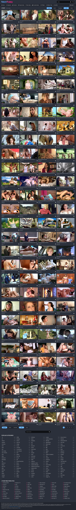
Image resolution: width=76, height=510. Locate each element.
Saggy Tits (48, 476)
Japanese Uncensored (35, 466)
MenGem (3, 64)
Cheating (18, 438)
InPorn (3, 244)
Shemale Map (42, 493)
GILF (32, 444)
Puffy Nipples (48, 473)
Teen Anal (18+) (63, 461)
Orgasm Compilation (49, 454)
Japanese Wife (34, 468)
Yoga (61, 476)
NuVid (2, 383)
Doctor (18, 457)
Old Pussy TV (42, 484)
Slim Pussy (30, 487)
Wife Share (63, 475)
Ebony (18, 463)
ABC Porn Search (18, 493)
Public (47, 471)
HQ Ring (65, 496)
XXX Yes (4, 486)
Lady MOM (66, 493)
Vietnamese (63, 469)
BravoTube (39, 22)
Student (62, 457)
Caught (3, 476)
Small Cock (63, 445)
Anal (2, 445)
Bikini (3, 468)
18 (2, 437)
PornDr (39, 119)
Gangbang (33, 440)
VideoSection (59, 397)
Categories (8, 5)
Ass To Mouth (4, 452)
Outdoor (47, 457)
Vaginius (41, 486)
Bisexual (3, 469)
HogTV (58, 50)
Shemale (62, 438)
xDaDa (29, 489)
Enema (18, 464)
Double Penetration (20, 461)
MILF (47, 445)
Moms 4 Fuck (66, 491)
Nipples (47, 451)
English (71, 5)
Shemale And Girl (64, 440)
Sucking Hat (42, 494)
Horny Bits (66, 494)
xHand (39, 133)
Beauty (3, 464)
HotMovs (39, 50)
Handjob (32, 452)
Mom (47, 449)
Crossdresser (19, 449)
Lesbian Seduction (49, 438)
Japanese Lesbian (34, 463)
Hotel (32, 454)
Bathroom (4, 463)
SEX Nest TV (42, 491)
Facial (18, 469)
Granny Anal (33, 449)
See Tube (66, 487)
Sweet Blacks (30, 498)
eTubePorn (30, 493)
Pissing (47, 466)
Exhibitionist (19, 468)
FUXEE (4, 487)
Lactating (33, 473)
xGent (53, 484)
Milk (46, 447)
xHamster (39, 105)
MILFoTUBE (54, 486)
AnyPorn (21, 175)
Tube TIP (4, 484)
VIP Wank (42, 5)
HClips (39, 36)
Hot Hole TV (54, 498)
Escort (18, 466)
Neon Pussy (7, 2)
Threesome (63, 463)
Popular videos (21, 5)
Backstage (4, 459)
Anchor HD (54, 482)
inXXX (21, 64)
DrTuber (21, 119)
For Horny (17, 494)
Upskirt (62, 468)
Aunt (3, 454)
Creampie (18, 447)
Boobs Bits (66, 484)
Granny (32, 447)
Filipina (18, 475)
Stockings (62, 452)
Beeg (2, 36)
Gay (32, 442)
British (3, 473)
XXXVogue (39, 64)
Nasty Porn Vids (6, 489)
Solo (61, 447)
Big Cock (3, 466)
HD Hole (16, 486)
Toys (61, 464)
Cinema (18, 440)
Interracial (33, 457)
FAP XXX (17, 498)
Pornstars (14, 5)
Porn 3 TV (54, 487)
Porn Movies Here (67, 482)
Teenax (29, 482)
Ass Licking (4, 451)
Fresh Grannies (42, 487)
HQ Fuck (41, 498)
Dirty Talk (18, 456)
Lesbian (47, 437)
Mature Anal (48, 444)
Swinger (62, 459)
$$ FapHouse (40, 369)
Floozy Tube (5, 493)
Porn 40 (16, 487)
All (66, 8)
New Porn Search (6, 498)
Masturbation (48, 442)
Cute (17, 452)
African (3, 440)
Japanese (33, 461)
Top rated (60, 8)
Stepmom (62, 451)
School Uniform (63, 437)
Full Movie (33, 437)
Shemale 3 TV (17, 482)
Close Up (18, 442)
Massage (47, 440)
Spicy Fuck (29, 496)
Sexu (57, 22)
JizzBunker (58, 36)
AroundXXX (58, 105)
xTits (2, 105)
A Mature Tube (49, 5)
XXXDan (3, 230)
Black (3, 471)
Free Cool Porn (55, 493)
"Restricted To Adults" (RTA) (13, 506)
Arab (3, 447)
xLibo (16, 484)
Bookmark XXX (6, 482)
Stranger (62, 454)
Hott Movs (66, 489)
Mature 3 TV (42, 496)
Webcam (62, 471)
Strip (61, 456)
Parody (47, 461)
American (3, 444)
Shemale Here (30, 494)
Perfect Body (48, 464)
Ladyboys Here (18, 496)
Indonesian (33, 456)
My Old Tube (54, 496)
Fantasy (18, 471)
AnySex (21, 244)
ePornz (4, 491)
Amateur (3, 442)
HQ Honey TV (17, 489)
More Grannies (42, 482)
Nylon (47, 452)
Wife (61, 473)
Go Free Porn (17, 491)
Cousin (18, 445)
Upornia (3, 50)
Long (71, 8)
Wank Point (30, 491)
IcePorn (21, 36)
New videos (28, 5)
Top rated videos (35, 5)
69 (2, 438)
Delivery (18, 454)
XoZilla (21, 133)
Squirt (62, 449)
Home (3, 5)
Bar (2, 461)
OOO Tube (29, 484)
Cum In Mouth (19, 451)
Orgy (47, 456)
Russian (47, 475)
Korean (32, 471)
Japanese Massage (34, 464)
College (18, 444)
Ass (2, 449)
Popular (49, 8)
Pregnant (47, 469)
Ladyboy (32, 475)
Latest (55, 8)
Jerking (32, 469)
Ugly (61, 466)
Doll (17, 459)
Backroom (4, 457)
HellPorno (21, 105)
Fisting (18, 476)
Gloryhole (33, 445)
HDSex (3, 369)
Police (47, 468)
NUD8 (29, 486)
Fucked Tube (54, 491)
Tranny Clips (54, 494)
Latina (32, 476)
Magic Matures (67, 486)
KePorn (39, 286)
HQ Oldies (54, 489)
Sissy (62, 444)
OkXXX (3, 22)
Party (47, 463)
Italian (32, 459)
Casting (3, 475)
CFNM (18, 437)
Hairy (32, 451)
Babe (3, 456)
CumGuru (5, 494)
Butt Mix (55, 5)
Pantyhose (48, 459)
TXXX (20, 50)
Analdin (21, 22)
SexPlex (58, 327)
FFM (17, 473)
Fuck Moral (42, 489)
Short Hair (62, 442)
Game (32, 438)
